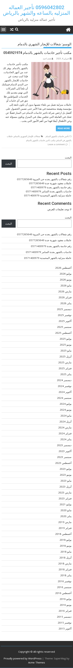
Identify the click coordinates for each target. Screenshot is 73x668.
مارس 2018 (64, 563)
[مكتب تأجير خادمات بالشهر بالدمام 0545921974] (50, 64)
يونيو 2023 (65, 474)
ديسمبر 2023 (64, 445)
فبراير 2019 (65, 528)
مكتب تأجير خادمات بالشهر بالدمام (40, 140)
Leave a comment (56, 144)
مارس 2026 (64, 291)
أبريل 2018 (65, 557)
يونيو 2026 (65, 279)
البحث (68, 157)
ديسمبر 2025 (64, 309)
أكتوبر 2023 (65, 451)
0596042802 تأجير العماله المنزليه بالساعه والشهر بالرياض (36, 10)
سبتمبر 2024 (64, 397)
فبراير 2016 (65, 610)
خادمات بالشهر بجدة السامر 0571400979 (48, 191)
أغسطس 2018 (63, 534)
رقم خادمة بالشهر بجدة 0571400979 (51, 187)
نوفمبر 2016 (64, 581)
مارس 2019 (64, 522)
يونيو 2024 (65, 409)
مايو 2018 (65, 551)
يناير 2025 (65, 374)
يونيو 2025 (65, 344)
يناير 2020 (65, 516)
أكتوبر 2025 (65, 321)
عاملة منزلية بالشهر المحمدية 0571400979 (47, 195)
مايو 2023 (65, 480)
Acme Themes (36, 662)
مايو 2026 (65, 285)
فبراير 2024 (65, 433)
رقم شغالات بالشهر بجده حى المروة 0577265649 (44, 179)
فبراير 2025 (65, 368)
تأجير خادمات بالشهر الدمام (57, 136)
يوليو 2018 (65, 539)
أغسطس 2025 (63, 332)
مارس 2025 (64, 362)
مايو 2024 (65, 415)
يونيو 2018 (65, 545)
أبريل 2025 (65, 356)
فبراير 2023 (65, 498)
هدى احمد (47, 58)
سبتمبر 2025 (64, 327)
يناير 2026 (65, 303)
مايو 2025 (65, 350)
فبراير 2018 (65, 569)
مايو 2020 (65, 510)
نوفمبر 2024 (64, 386)
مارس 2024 (64, 427)
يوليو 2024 (65, 403)
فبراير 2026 (65, 297)
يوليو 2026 (65, 273)
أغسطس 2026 (63, 267)
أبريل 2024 (65, 421)
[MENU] (3, 29)
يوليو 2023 (65, 468)
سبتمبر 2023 (64, 457)
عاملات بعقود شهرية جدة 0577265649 (50, 183)
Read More (64, 128)
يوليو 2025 (65, 338)
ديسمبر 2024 (64, 380)
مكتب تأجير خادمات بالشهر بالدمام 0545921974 (37, 53)
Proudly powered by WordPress (23, 658)
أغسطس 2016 (63, 593)
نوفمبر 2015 (64, 622)
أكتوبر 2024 (65, 392)
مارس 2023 (64, 492)
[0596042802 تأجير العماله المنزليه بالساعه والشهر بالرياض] (68, 29)
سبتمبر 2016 (64, 587)
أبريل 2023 (65, 486)
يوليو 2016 (65, 599)
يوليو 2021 (65, 504)
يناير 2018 (65, 575)
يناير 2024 (65, 439)
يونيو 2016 (65, 604)
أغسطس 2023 (63, 463)
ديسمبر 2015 (64, 616)
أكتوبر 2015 (65, 628)
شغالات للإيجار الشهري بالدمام (27, 136)
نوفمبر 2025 (64, 315)
